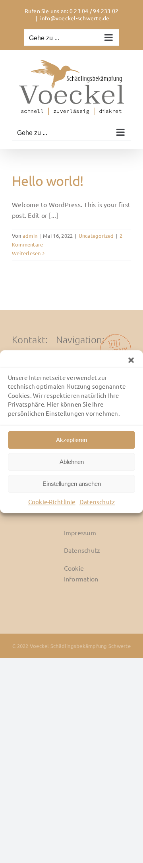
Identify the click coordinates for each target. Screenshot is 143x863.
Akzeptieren (71, 439)
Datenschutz (97, 501)
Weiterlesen (26, 253)
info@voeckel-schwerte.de (75, 18)
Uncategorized (96, 235)
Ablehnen (72, 461)
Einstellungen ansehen (72, 483)
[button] (131, 360)
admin (30, 235)
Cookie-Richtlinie (51, 501)
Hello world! (47, 181)
